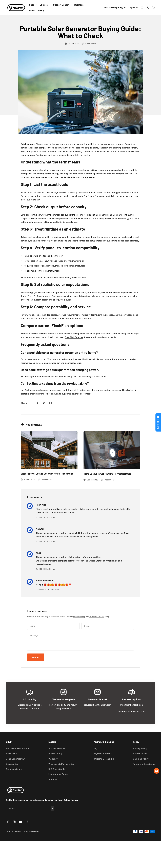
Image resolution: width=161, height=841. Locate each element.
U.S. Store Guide (56, 769)
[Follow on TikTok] (27, 822)
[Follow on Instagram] (14, 822)
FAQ (95, 748)
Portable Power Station (17, 748)
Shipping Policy (141, 758)
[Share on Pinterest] (43, 402)
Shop (31, 4)
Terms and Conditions (144, 763)
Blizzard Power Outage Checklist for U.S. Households (47, 473)
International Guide (58, 774)
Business (79, 4)
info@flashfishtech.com (131, 704)
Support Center (61, 4)
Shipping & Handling (103, 758)
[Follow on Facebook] (7, 822)
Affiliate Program (57, 748)
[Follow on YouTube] (20, 822)
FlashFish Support (74, 337)
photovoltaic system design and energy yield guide (46, 299)
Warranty (53, 758)
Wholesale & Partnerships (61, 763)
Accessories (12, 763)
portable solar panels (74, 333)
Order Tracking (36, 10)
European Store (14, 769)
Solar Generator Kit (15, 758)
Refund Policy (140, 753)
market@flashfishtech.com (131, 711)
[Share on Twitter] (37, 402)
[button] (156, 771)
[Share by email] (50, 402)
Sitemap (52, 779)
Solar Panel (11, 753)
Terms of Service (96, 616)
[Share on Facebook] (30, 402)
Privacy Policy (79, 616)
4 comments (90, 43)
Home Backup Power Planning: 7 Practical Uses (107, 473)
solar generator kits (100, 333)
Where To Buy (55, 753)
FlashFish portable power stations (46, 333)
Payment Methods (102, 753)
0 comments (47, 479)
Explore (44, 4)
